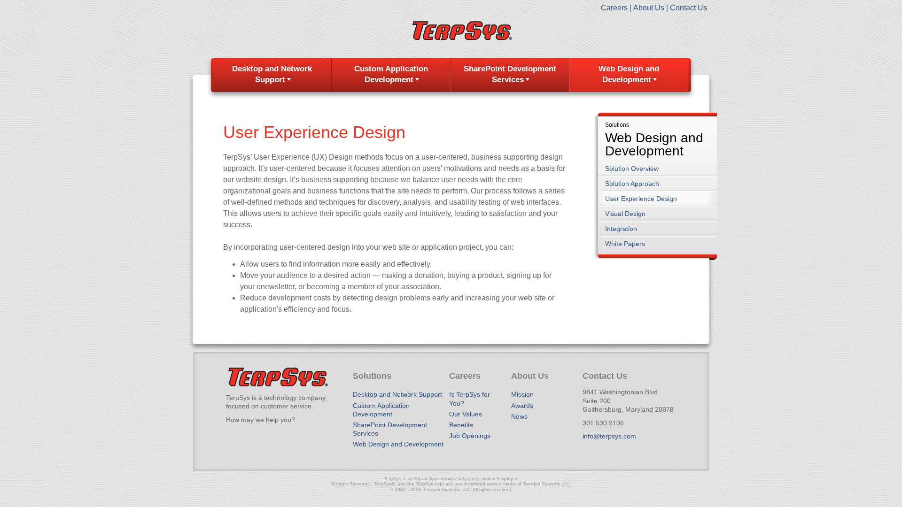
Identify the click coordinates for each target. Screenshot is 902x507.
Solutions (617, 125)
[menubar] (451, 75)
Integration (621, 228)
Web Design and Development (629, 74)
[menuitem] (272, 75)
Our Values (465, 414)
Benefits (461, 425)
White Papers (625, 243)
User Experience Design (641, 198)
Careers (614, 8)
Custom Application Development (391, 74)
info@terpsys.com (609, 436)
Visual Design (625, 213)
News (519, 416)
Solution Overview (632, 168)
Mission (522, 394)
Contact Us (688, 8)
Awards (522, 405)
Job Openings (469, 435)
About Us (648, 8)
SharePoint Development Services (510, 74)
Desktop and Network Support (272, 74)
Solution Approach (632, 183)
